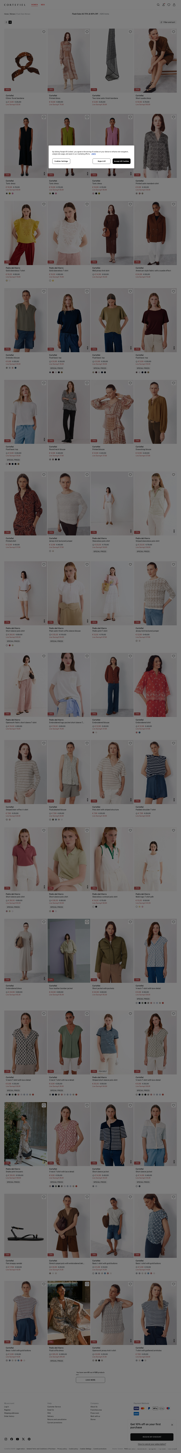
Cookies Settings (61, 161)
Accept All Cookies (121, 161)
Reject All (102, 161)
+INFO (93, 154)
